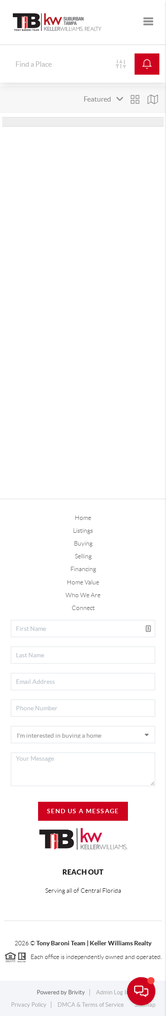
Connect (83, 607)
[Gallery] (135, 99)
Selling (83, 556)
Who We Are (83, 595)
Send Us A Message (83, 811)
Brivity (76, 992)
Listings (83, 530)
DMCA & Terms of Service (91, 1004)
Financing (83, 568)
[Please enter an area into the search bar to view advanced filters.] (120, 64)
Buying (83, 543)
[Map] (153, 99)
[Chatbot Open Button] (141, 991)
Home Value (83, 582)
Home (83, 517)
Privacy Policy (28, 1004)
